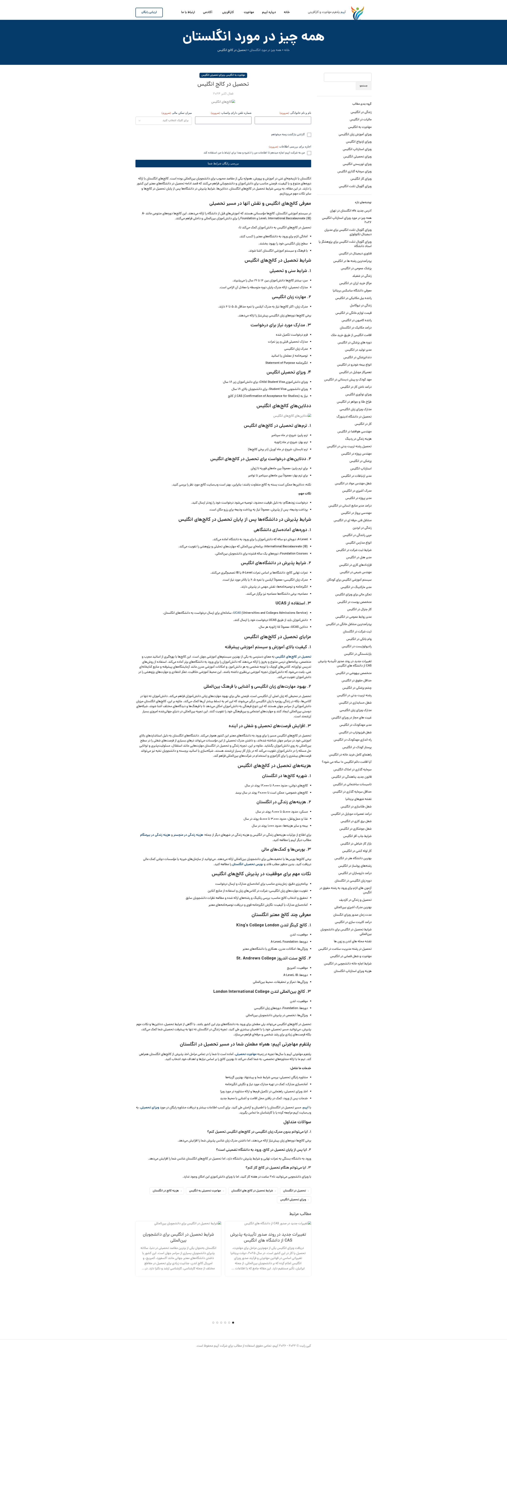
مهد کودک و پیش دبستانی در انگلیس (348, 380)
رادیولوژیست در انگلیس (357, 646)
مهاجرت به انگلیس (360, 127)
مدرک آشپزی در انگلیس (357, 491)
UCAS (237, 613)
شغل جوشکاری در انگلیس (355, 829)
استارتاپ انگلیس (361, 469)
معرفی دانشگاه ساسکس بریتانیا (352, 291)
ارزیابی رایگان (149, 12)
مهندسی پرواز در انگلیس (356, 513)
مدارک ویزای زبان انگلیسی (356, 409)
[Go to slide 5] (217, 1323)
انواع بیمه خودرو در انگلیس (354, 365)
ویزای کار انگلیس (361, 179)
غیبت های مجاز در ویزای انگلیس (352, 718)
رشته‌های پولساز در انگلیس (355, 866)
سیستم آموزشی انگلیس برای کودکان (349, 580)
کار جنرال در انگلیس (359, 609)
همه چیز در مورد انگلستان (265, 50)
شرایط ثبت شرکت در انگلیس (354, 550)
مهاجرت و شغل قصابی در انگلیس (351, 956)
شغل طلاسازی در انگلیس (356, 807)
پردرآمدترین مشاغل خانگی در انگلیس (349, 624)
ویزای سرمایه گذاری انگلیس (354, 171)
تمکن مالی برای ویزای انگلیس (353, 595)
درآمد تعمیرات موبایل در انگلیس (351, 814)
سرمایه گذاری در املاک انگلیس (353, 770)
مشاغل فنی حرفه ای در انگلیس (353, 520)
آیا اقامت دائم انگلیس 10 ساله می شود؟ (347, 762)
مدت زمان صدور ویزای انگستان (352, 915)
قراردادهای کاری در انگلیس (355, 565)
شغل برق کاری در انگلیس (356, 821)
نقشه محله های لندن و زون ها (353, 941)
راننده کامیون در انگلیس (357, 320)
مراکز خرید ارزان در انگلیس (355, 283)
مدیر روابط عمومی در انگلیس (353, 617)
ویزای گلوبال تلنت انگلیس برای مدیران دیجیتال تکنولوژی (348, 232)
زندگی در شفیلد (362, 276)
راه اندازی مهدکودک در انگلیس (353, 740)
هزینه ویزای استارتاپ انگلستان (353, 971)
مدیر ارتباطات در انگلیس (356, 476)
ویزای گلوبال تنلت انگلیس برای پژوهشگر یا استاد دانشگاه (345, 244)
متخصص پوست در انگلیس (354, 602)
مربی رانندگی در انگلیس (357, 535)
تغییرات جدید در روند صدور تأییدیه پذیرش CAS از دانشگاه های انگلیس (345, 663)
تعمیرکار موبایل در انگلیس (355, 372)
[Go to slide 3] (225, 1323)
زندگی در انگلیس (361, 112)
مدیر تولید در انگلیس (358, 350)
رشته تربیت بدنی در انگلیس (354, 695)
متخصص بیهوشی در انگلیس (354, 673)
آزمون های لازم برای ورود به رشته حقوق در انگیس (345, 890)
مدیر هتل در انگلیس (359, 557)
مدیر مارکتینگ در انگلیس (356, 587)
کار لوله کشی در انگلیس (357, 851)
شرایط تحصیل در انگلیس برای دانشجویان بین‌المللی (346, 932)
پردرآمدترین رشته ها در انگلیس (352, 261)
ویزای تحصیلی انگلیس (357, 157)
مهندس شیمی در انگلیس (356, 572)
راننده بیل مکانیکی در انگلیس (353, 298)
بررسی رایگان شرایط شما (223, 163)
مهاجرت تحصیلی (245, 1054)
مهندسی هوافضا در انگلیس (354, 432)
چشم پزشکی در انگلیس (357, 688)
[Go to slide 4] (221, 1323)
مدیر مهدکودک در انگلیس (355, 725)
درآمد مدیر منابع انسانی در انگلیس (350, 506)
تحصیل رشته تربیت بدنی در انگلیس (349, 446)
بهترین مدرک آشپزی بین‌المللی (353, 907)
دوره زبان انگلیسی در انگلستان (353, 881)
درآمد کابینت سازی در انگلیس (353, 922)
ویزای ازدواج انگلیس (359, 142)
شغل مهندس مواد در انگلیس (353, 484)
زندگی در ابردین (362, 528)
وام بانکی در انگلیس (359, 639)
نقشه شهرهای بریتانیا (358, 799)
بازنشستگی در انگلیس (358, 654)
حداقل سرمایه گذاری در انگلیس (352, 792)
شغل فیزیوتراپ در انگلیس (355, 733)
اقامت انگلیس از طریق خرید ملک (351, 335)
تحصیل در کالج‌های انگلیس (293, 657)
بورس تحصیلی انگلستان (247, 864)
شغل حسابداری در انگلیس (355, 703)
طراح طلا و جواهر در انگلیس (354, 402)
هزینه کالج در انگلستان (166, 1191)
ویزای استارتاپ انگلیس (357, 149)
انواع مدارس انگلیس (359, 543)
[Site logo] (358, 12)
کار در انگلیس (363, 424)
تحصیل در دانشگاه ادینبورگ (354, 417)
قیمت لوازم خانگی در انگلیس (353, 313)
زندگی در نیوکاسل (361, 305)
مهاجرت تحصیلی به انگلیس (205, 1191)
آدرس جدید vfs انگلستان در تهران (351, 211)
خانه (287, 50)
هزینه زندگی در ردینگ (358, 439)
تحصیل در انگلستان (294, 1191)
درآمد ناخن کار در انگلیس (356, 387)
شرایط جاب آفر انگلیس (357, 836)
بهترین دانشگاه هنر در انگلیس (353, 858)
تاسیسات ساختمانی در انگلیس (352, 784)
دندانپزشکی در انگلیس (357, 357)
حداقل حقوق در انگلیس (357, 681)
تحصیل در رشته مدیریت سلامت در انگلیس (345, 949)
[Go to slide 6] (213, 1323)
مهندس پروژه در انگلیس (356, 454)
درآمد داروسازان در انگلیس (355, 873)
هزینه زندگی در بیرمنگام (155, 835)
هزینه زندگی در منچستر (188, 835)
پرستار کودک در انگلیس (357, 747)
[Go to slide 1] (233, 1323)
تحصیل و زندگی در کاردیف (355, 900)
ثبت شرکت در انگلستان (357, 632)
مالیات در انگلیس (361, 120)
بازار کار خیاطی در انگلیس (356, 844)
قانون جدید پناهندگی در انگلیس (352, 777)
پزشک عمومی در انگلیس (356, 268)
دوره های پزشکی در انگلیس (355, 343)
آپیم (343, 12)
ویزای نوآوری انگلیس (358, 395)
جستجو (364, 86)
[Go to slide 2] (229, 1323)
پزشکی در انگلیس (361, 461)
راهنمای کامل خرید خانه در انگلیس (350, 755)
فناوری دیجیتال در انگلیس (355, 254)
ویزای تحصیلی (149, 1107)
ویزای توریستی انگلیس (357, 164)
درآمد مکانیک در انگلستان (356, 328)
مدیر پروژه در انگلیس (358, 498)
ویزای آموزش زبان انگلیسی (355, 134)
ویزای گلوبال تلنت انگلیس (355, 186)
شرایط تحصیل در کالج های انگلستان (252, 1191)
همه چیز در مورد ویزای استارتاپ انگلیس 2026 (347, 220)
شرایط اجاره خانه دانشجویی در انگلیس (348, 964)
